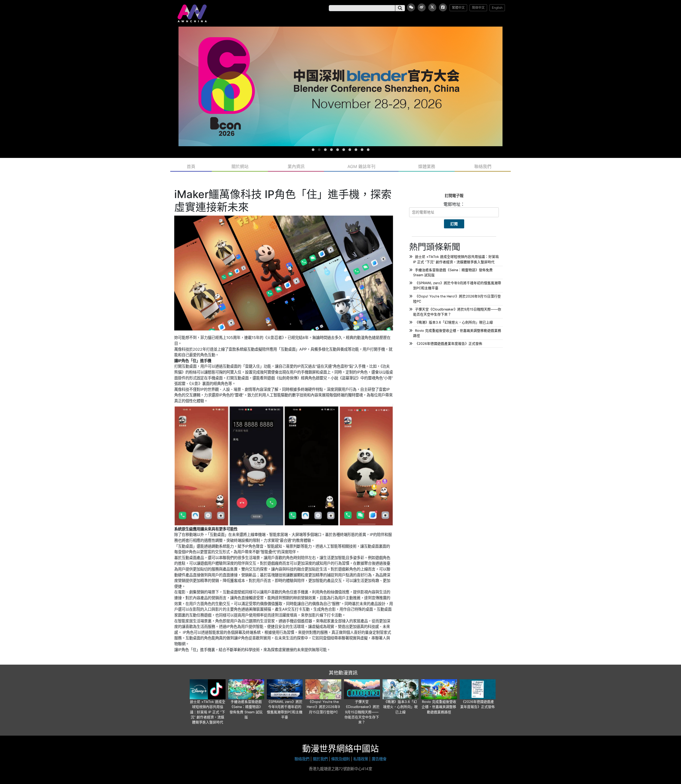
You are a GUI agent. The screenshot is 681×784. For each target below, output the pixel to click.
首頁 (191, 166)
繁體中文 (458, 8)
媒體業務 (426, 166)
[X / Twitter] (432, 7)
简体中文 (478, 8)
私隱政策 (360, 759)
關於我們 (320, 759)
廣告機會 (379, 759)
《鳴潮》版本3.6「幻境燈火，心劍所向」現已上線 (454, 322)
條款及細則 (340, 759)
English (497, 8)
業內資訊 (296, 166)
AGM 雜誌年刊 (361, 166)
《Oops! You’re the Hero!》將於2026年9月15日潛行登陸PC (323, 707)
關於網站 (239, 166)
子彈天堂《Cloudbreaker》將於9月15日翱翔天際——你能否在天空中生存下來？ (362, 712)
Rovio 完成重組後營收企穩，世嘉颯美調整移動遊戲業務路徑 (439, 707)
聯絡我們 (482, 166)
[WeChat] (411, 7)
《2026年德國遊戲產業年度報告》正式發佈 (448, 344)
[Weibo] (422, 7)
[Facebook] (443, 7)
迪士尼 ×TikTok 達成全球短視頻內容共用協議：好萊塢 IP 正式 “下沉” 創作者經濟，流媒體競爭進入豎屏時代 (207, 712)
